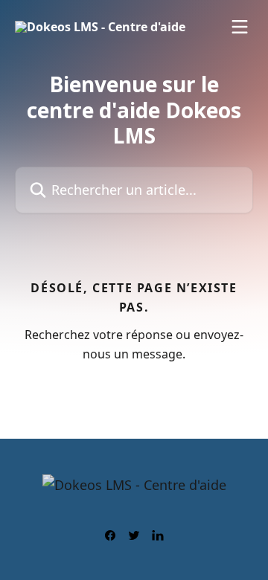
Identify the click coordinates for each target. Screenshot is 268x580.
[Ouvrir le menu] (239, 27)
